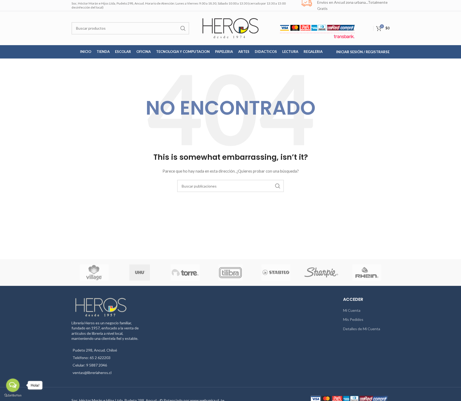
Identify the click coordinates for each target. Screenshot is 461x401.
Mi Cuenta (351, 310)
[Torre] (185, 272)
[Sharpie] (321, 272)
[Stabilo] (276, 272)
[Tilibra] (230, 272)
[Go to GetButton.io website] (12, 395)
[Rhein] (367, 272)
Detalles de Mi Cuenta (361, 328)
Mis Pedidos (353, 319)
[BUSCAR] (183, 28)
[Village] (94, 272)
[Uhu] (139, 272)
